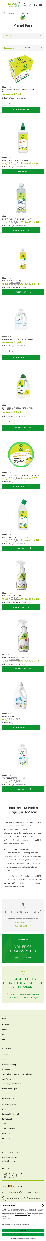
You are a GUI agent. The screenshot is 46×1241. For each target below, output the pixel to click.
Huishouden (12, 13)
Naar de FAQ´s (21, 926)
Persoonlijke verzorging (11, 1114)
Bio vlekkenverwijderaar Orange (15, 160)
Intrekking (6, 1069)
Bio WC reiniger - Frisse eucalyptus (15, 537)
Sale (3, 1143)
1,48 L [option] (11, 103)
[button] (40, 5)
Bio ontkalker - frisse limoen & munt (16, 219)
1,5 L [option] (11, 351)
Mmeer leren (21, 958)
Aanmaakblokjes (8, 1129)
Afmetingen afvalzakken (11, 1084)
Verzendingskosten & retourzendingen (17, 1074)
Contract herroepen (9, 1089)
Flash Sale (6, 1133)
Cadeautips (6, 1138)
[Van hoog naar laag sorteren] (41, 47)
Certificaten (6, 1079)
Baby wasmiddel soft (10, 716)
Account (30, 4)
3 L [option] (4, 103)
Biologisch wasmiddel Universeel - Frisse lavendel (18, 91)
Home (6, 13)
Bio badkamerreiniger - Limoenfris (15, 658)
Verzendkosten (21, 98)
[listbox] (21, 103)
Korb (4, 1039)
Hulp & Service (21, 922)
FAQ (3, 1034)
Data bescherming (9, 1064)
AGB (4, 1060)
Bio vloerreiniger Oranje (12, 281)
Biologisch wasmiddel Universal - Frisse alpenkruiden (17, 409)
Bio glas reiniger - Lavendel (13, 596)
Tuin (4, 1124)
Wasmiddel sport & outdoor (13, 778)
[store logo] (14, 5)
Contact (5, 1029)
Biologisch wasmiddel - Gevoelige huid (17, 339)
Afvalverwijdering (9, 1104)
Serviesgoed (7, 1119)
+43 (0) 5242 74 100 (15, 1198)
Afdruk (5, 1055)
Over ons (5, 1025)
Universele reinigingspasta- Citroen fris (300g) (20, 475)
